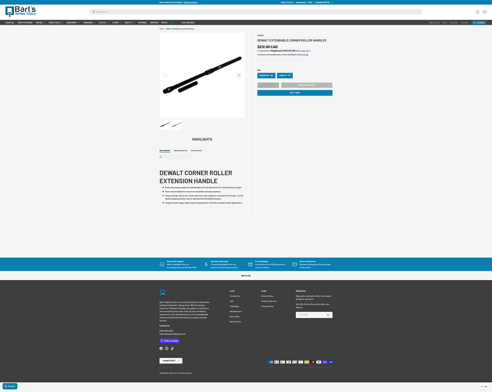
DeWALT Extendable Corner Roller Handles (180, 29)
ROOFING (154, 22)
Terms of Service (268, 301)
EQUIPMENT (71, 22)
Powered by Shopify (184, 373)
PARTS (164, 22)
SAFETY (128, 22)
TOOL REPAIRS (187, 22)
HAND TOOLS (54, 22)
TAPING (39, 22)
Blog (445, 22)
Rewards (454, 22)
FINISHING (88, 22)
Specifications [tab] (180, 150)
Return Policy (267, 296)
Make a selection (307, 85)
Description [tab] (165, 150)
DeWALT (260, 35)
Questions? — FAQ (304, 2)
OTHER (115, 22)
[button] (485, 11)
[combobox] (256, 11)
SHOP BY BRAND (25, 22)
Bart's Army (434, 22)
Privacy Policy (267, 306)
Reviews (464, 22)
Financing (234, 306)
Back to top (246, 275)
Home (161, 29)
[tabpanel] (202, 179)
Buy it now (295, 93)
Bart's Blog (234, 316)
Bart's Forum (287, 2)
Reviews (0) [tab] (196, 150)
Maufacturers (236, 311)
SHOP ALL (10, 22)
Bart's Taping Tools (171, 373)
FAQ (231, 301)
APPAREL (142, 22)
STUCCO (102, 22)
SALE (172, 22)
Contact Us (235, 296)
